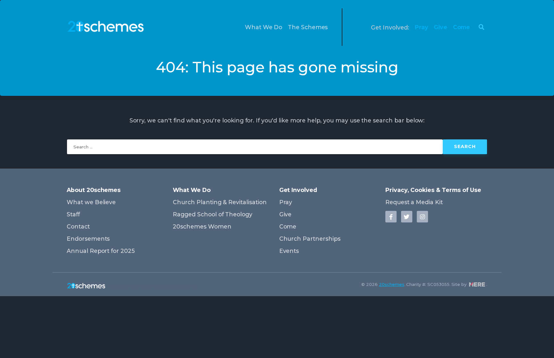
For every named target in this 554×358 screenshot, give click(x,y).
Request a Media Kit (414, 202)
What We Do (263, 27)
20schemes (391, 284)
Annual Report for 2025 (101, 250)
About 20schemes (94, 190)
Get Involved (298, 190)
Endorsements (88, 238)
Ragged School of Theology (212, 214)
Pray (421, 27)
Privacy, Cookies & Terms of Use (433, 190)
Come (461, 27)
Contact (78, 226)
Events (289, 250)
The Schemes (308, 27)
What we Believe (91, 202)
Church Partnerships (309, 238)
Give (440, 27)
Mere (477, 284)
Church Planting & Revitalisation (219, 202)
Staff (73, 214)
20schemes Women (202, 226)
